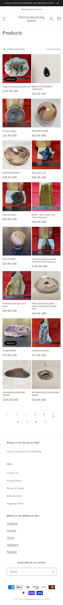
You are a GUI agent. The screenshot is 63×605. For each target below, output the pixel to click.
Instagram (12, 544)
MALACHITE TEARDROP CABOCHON (42, 88)
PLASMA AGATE (9, 350)
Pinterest (12, 551)
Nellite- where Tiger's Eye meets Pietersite (44, 216)
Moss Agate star (39, 172)
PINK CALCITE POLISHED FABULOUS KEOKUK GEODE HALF (44, 306)
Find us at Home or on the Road (24, 451)
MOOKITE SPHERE (40, 131)
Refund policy (14, 495)
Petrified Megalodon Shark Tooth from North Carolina (44, 260)
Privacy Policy (14, 480)
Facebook (12, 523)
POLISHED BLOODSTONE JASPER (14, 393)
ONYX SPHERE (9, 259)
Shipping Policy (15, 503)
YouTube (11, 530)
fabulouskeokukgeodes (27, 599)
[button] (4, 19)
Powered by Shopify (42, 599)
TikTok (10, 537)
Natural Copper (10, 214)
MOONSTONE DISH (11, 172)
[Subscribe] (52, 572)
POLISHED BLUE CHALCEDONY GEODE (46, 393)
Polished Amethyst (40, 350)
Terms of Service (15, 488)
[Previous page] (8, 414)
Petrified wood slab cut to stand (14, 304)
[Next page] (45, 422)
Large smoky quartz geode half (17, 86)
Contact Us (13, 472)
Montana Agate (9, 131)
